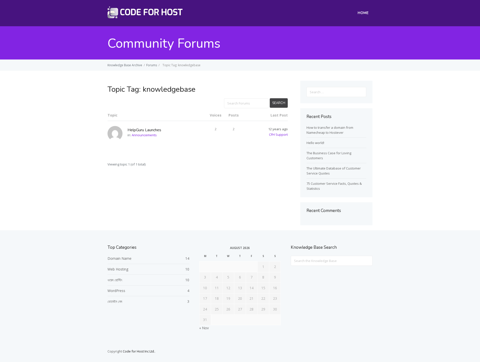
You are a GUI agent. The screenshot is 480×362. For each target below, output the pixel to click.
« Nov (204, 328)
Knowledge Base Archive (125, 65)
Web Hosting (118, 269)
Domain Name (120, 258)
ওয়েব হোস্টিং (115, 280)
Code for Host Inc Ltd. (139, 351)
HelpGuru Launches (144, 130)
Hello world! (315, 142)
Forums (151, 65)
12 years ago (278, 129)
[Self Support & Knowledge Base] (145, 16)
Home (363, 12)
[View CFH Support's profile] (118, 133)
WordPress (116, 290)
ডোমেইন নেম (115, 301)
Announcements (144, 135)
